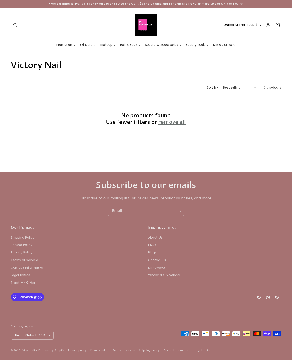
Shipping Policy (23, 237)
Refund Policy (21, 245)
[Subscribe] (179, 211)
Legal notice (203, 350)
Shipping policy (149, 350)
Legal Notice (20, 275)
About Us (155, 237)
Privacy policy (99, 350)
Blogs (152, 252)
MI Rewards (157, 267)
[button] (15, 25)
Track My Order (23, 282)
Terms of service (124, 350)
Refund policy (77, 350)
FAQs (152, 245)
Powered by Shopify (51, 350)
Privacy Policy (21, 252)
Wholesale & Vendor (164, 275)
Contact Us (157, 260)
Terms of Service (24, 260)
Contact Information (27, 267)
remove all (172, 122)
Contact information (177, 350)
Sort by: (213, 87)
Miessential (30, 350)
